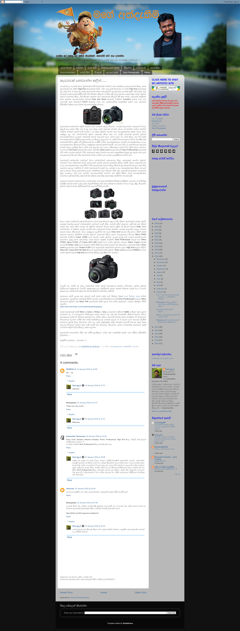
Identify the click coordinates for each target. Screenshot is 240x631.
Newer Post (66, 592)
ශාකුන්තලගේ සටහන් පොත (162, 358)
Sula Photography (131, 72)
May (158, 282)
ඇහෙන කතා (112, 72)
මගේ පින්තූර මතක (132, 296)
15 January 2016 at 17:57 (95, 385)
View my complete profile (162, 411)
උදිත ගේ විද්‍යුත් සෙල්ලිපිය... (165, 467)
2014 (157, 330)
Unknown (70, 489)
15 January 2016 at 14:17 (87, 403)
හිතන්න (127, 68)
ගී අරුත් (97, 72)
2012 (157, 337)
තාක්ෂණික (127, 346)
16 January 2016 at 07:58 (87, 503)
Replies (72, 381)
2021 (157, 240)
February (160, 289)
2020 (157, 243)
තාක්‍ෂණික (155, 68)
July (158, 275)
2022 (157, 236)
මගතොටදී (141, 68)
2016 (157, 256)
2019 (157, 246)
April (159, 285)
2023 (157, 233)
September (161, 269)
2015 (157, 327)
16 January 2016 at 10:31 (95, 526)
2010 (157, 343)
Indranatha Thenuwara (75, 436)
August (160, 272)
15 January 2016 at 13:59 (87, 369)
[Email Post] (75, 354)
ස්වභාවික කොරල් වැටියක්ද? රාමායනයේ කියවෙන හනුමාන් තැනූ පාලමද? (165, 439)
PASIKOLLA (71, 369)
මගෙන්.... (136, 346)
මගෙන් (79, 68)
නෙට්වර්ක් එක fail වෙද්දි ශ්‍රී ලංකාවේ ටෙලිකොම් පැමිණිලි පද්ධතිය (164, 427)
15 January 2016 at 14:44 (96, 436)
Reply (68, 376)
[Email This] (61, 355)
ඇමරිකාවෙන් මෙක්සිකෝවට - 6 (165, 469)
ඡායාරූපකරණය (67, 72)
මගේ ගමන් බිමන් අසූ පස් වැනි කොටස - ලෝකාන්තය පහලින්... (167, 297)
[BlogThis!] (63, 355)
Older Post (140, 592)
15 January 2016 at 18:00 (95, 457)
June (159, 279)
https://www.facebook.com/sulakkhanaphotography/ (81, 307)
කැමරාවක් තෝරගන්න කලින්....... (164, 310)
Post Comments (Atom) (80, 598)
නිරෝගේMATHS (161, 447)
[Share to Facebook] (68, 355)
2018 (157, 250)
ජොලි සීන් (85, 72)
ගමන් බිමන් (66, 68)
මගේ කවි (92, 68)
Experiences (157, 121)
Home (147, 72)
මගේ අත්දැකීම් (157, 119)
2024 (157, 230)
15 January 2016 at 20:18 (85, 489)
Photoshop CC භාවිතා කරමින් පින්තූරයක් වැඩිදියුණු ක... (167, 321)
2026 (157, 223)
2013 (157, 334)
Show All (177, 474)
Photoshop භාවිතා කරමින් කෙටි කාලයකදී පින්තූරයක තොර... (167, 304)
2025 (157, 227)
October (160, 266)
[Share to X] (66, 355)
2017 (157, 253)
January (160, 292)
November (161, 262)
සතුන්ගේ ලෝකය (158, 126)
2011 (157, 340)
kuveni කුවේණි (159, 461)
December (161, 259)
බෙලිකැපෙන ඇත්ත (110, 68)
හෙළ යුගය (158, 435)
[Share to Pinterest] (71, 355)
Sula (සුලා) (76, 385)
